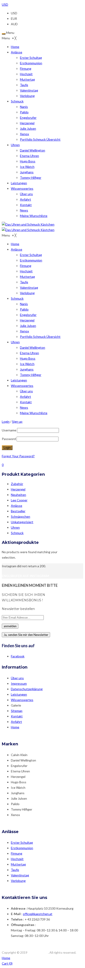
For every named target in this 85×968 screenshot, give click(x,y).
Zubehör (17, 484)
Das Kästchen (38, 952)
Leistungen (19, 694)
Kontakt (17, 716)
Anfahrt (16, 722)
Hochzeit (17, 859)
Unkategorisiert (22, 522)
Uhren (15, 527)
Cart (7, 963)
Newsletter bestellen (18, 609)
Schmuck (17, 533)
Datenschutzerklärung (27, 689)
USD (5, 4)
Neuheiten (18, 495)
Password (9, 439)
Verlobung (18, 881)
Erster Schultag (22, 842)
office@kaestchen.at (37, 914)
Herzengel (18, 489)
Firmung (16, 853)
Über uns (17, 678)
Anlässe (16, 506)
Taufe (15, 870)
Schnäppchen (20, 516)
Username (9, 430)
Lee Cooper (19, 500)
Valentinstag (20, 875)
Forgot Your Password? (18, 456)
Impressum (19, 683)
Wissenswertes (22, 700)
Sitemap (16, 711)
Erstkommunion (22, 848)
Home (15, 727)
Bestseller (18, 511)
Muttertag (18, 864)
